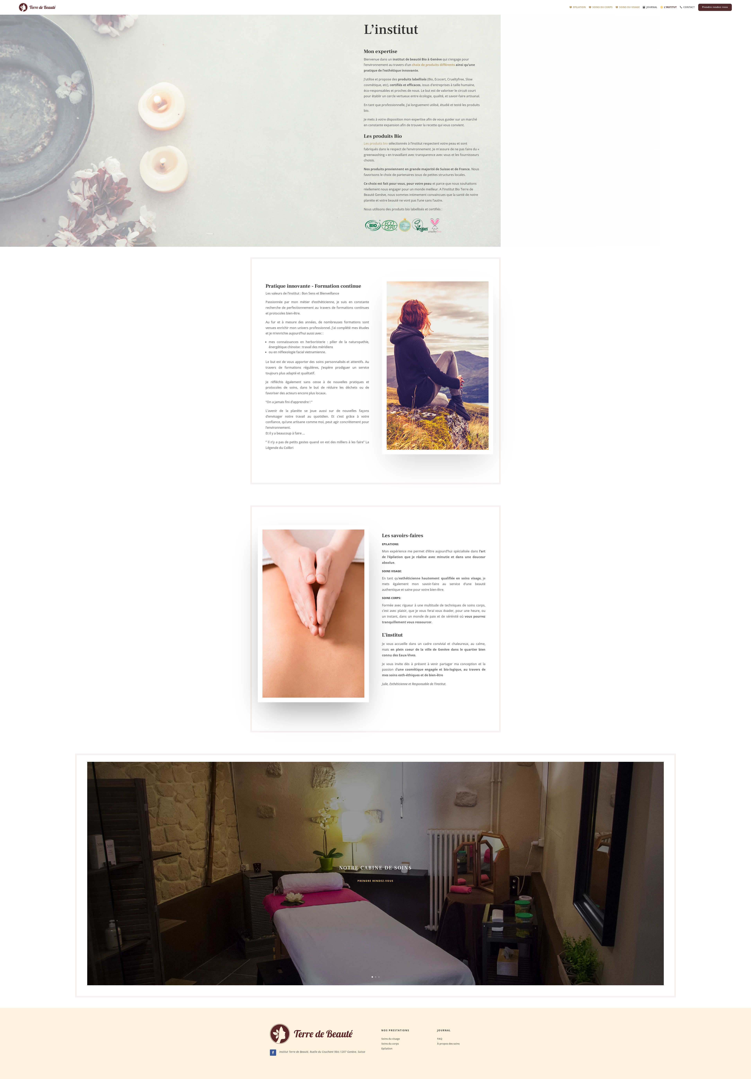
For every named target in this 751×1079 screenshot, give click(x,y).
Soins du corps (602, 7)
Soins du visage (629, 7)
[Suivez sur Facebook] (273, 1052)
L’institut (670, 7)
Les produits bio (376, 143)
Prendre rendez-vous (715, 7)
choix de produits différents (433, 65)
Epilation (579, 7)
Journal (651, 7)
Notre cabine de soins (375, 867)
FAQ (439, 1038)
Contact (689, 7)
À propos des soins (448, 1043)
